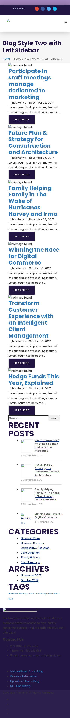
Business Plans (30, 538)
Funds (49, 594)
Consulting (22, 594)
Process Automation (23, 676)
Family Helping (30, 557)
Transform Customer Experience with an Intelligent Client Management (31, 319)
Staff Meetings (30, 562)
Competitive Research (35, 548)
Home (7, 59)
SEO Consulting (20, 686)
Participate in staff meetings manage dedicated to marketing (29, 84)
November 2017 (31, 575)
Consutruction (30, 552)
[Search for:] (28, 418)
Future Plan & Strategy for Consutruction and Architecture (33, 142)
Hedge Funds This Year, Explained (33, 379)
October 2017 (29, 580)
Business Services (32, 543)
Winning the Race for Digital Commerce (33, 256)
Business (12, 594)
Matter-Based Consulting (26, 671)
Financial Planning (37, 594)
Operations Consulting (24, 681)
